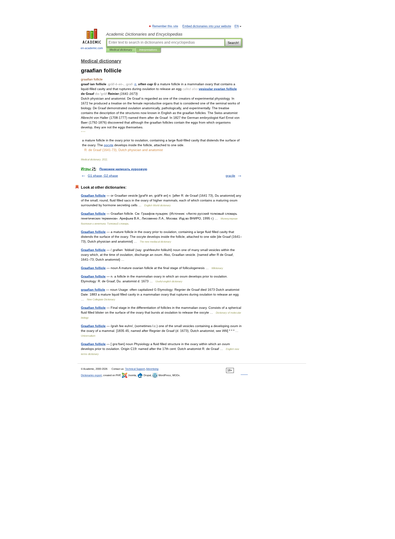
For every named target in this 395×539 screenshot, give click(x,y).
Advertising (152, 368)
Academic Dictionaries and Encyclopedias (144, 34)
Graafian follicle (93, 195)
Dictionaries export (91, 375)
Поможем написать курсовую (123, 169)
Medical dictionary (120, 49)
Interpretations (148, 49)
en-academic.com (92, 48)
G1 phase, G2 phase (103, 175)
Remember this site (165, 26)
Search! (233, 43)
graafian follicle (93, 289)
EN (237, 26)
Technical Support (135, 368)
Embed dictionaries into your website (206, 26)
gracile (230, 175)
